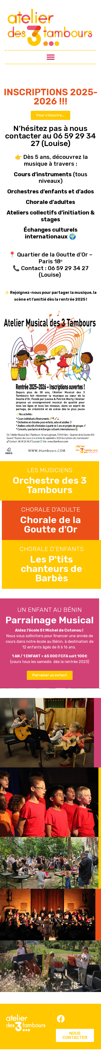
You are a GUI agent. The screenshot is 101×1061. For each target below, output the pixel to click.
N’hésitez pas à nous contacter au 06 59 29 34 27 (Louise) (50, 136)
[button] (50, 57)
